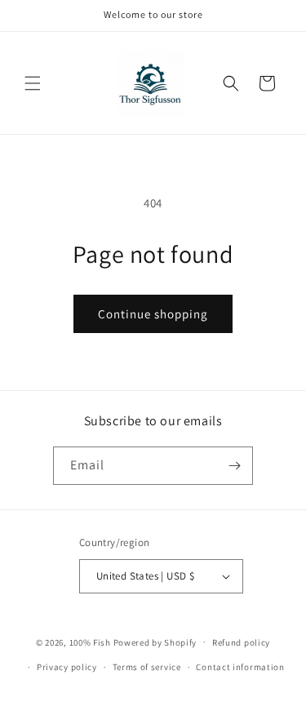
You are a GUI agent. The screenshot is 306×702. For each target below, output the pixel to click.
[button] (33, 83)
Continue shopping (153, 314)
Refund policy (241, 642)
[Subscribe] (234, 466)
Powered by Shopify (155, 641)
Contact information (240, 667)
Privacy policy (67, 667)
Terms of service (147, 667)
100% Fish (90, 641)
